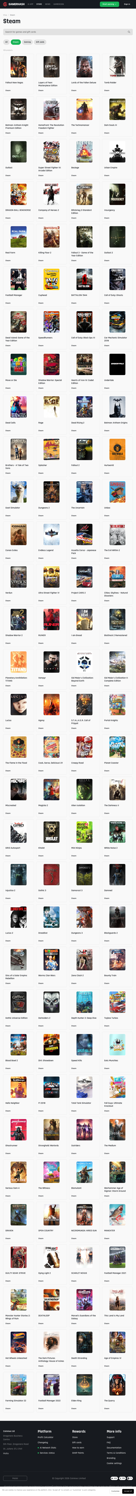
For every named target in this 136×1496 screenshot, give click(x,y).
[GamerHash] (13, 4)
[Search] (129, 32)
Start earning (108, 4)
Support (110, 1437)
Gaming (27, 42)
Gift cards (40, 42)
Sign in (127, 4)
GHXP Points (78, 1452)
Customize (115, 1491)
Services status (47, 1452)
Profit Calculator (45, 1437)
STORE (39, 4)
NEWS (47, 4)
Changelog (43, 1442)
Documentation (114, 1447)
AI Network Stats (48, 1447)
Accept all (128, 1491)
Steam (16, 42)
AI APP (30, 4)
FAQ (108, 1442)
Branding (111, 1458)
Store (75, 1437)
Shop (5, 15)
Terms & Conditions (116, 1452)
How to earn (78, 1447)
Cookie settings (114, 1463)
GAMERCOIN (59, 4)
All (6, 42)
